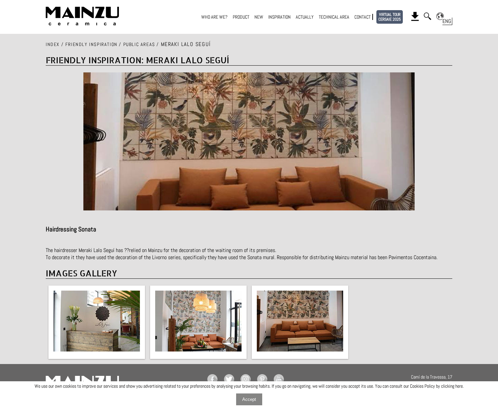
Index (53, 44)
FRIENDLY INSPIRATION (91, 44)
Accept (249, 399)
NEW (258, 17)
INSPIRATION (279, 17)
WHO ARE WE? (214, 17)
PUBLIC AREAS (139, 44)
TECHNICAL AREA (334, 17)
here (459, 386)
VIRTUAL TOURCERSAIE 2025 (389, 17)
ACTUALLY (305, 17)
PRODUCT (241, 17)
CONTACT (362, 17)
